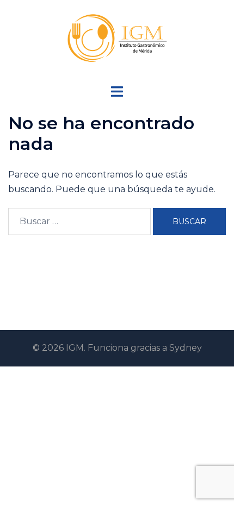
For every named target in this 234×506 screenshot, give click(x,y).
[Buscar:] (79, 221)
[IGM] (117, 41)
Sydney (185, 348)
